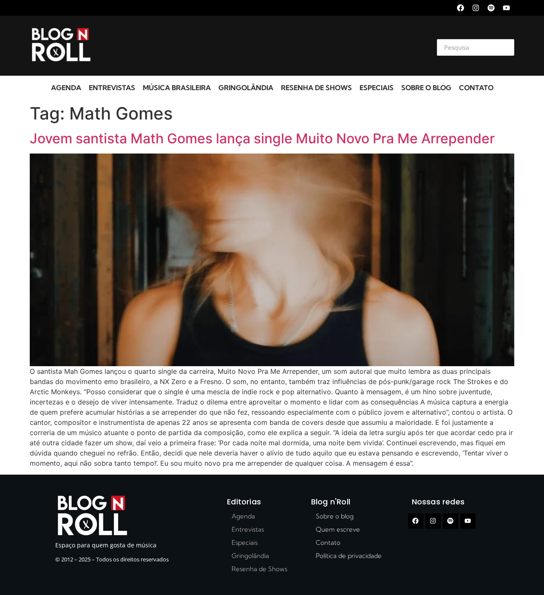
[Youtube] (506, 7)
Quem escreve (338, 529)
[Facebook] (460, 7)
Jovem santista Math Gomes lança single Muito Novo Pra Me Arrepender (262, 138)
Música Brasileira (177, 87)
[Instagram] (475, 7)
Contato (476, 87)
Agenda (66, 87)
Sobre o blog (426, 87)
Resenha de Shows (316, 87)
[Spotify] (491, 7)
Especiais (377, 87)
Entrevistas (112, 87)
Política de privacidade (349, 556)
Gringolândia (245, 87)
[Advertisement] (261, 46)
